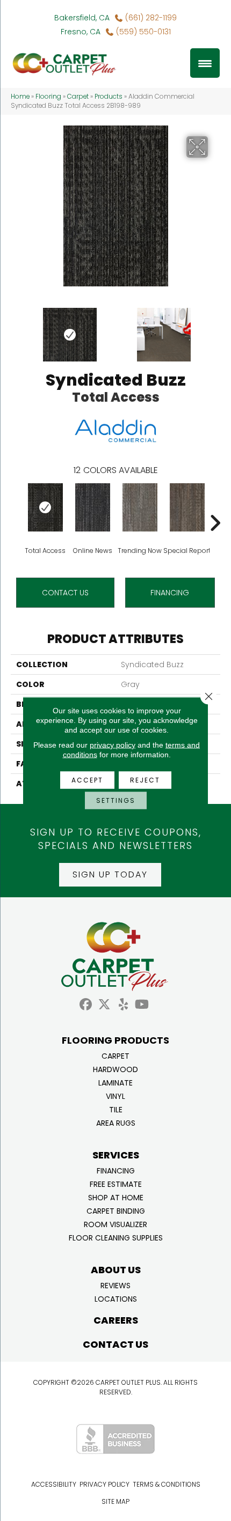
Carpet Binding (115, 1210)
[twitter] (104, 1004)
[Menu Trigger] (205, 63)
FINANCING (169, 592)
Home (20, 96)
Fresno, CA (80, 31)
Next (215, 329)
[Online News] (92, 507)
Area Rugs (115, 1122)
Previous (16, 329)
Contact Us (65, 592)
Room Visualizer (115, 1223)
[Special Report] (187, 507)
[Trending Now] (139, 507)
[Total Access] (45, 507)
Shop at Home (115, 1196)
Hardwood (115, 1068)
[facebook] (85, 1004)
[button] (110, 875)
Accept (87, 780)
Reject (145, 780)
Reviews (115, 1284)
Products (108, 96)
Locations (116, 1298)
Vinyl (115, 1095)
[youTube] (142, 1004)
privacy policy (112, 745)
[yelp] (123, 1004)
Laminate (115, 1082)
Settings (115, 800)
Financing (116, 1170)
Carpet (78, 96)
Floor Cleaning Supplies (116, 1237)
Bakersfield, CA (82, 17)
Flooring (48, 96)
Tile (115, 1108)
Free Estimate (116, 1183)
